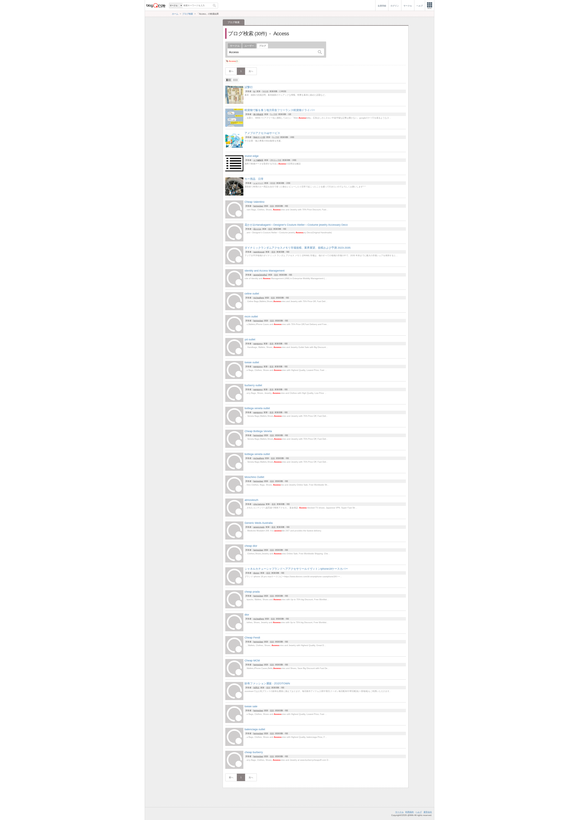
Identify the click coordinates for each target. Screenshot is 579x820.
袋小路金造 (258, 114)
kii (254, 91)
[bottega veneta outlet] (234, 424)
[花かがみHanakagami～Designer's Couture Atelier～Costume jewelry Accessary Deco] (234, 240)
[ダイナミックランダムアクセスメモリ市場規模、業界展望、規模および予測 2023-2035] (234, 263)
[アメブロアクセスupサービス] (234, 149)
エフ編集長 (258, 160)
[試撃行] (234, 103)
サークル (235, 46)
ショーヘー (258, 183)
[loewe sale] (234, 722)
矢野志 (256, 687)
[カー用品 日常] (234, 194)
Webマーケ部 (259, 137)
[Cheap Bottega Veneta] (234, 447)
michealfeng (258, 298)
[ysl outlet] (234, 355)
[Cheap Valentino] (234, 217)
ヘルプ (418, 812)
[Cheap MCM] (234, 676)
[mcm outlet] (234, 332)
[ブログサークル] (156, 5)
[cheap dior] (234, 561)
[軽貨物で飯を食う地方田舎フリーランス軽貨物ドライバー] (234, 126)
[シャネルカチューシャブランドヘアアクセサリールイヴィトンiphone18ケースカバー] (234, 584)
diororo (256, 573)
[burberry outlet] (234, 401)
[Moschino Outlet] (234, 493)
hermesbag (258, 206)
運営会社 (428, 812)
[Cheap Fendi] (234, 653)
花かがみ (257, 229)
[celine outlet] (234, 309)
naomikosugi (258, 252)
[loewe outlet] (234, 378)
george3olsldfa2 (260, 275)
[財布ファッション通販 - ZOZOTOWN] (234, 699)
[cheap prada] (234, 607)
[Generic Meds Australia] (234, 538)
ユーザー (249, 46)
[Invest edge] (234, 171)
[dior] (234, 630)
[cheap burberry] (234, 768)
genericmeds (258, 527)
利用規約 (409, 812)
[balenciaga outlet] (234, 745)
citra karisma (259, 504)
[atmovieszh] (234, 515)
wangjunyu (258, 343)
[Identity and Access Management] (234, 286)
